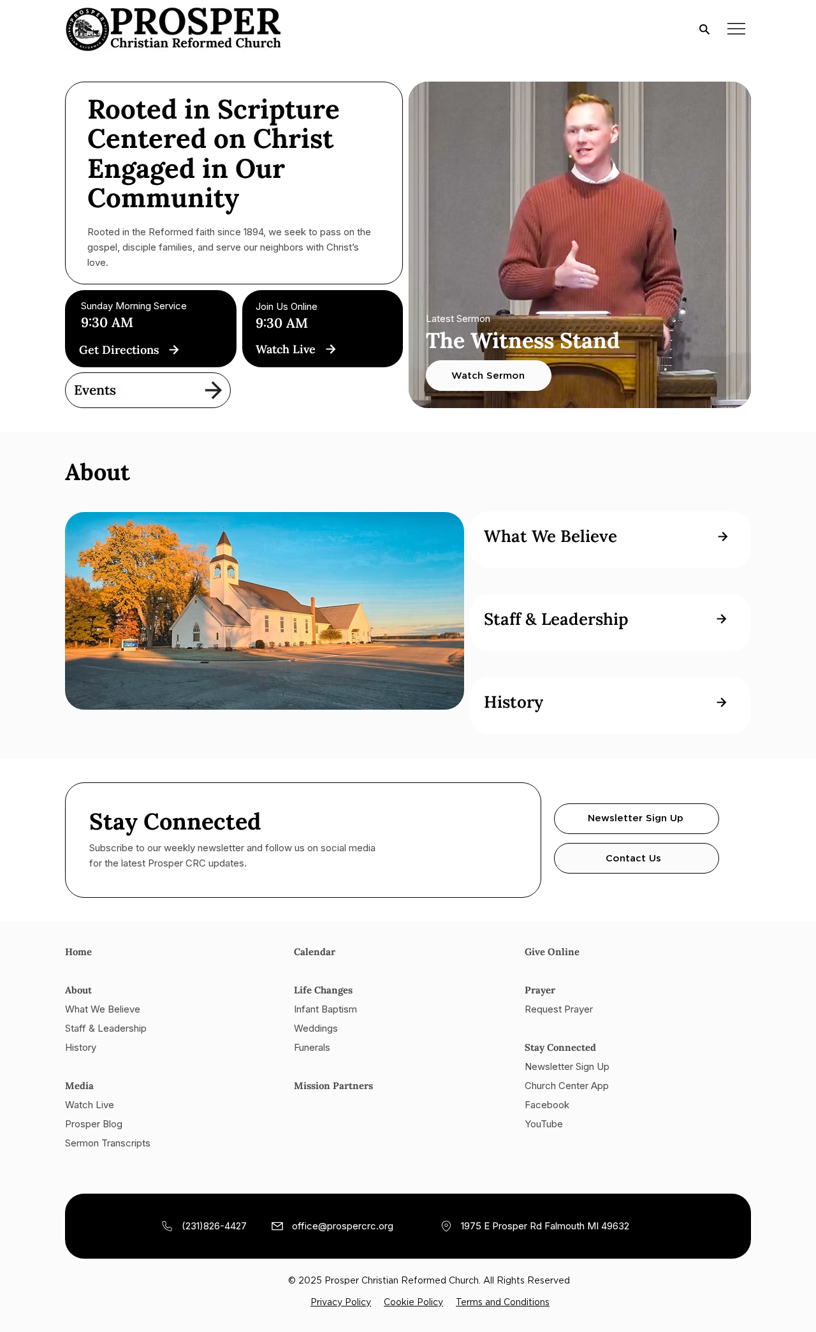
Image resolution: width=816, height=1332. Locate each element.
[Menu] (736, 28)
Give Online (552, 952)
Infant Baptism (325, 1009)
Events (95, 390)
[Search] (704, 28)
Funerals (312, 1047)
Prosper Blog (93, 1124)
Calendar (314, 952)
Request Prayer (559, 1009)
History (80, 1047)
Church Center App (567, 1086)
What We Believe (102, 1009)
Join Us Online (286, 306)
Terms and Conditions (503, 1302)
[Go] (173, 349)
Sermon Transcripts (107, 1143)
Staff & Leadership (106, 1028)
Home (79, 952)
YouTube (544, 1124)
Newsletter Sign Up (567, 1066)
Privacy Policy (340, 1302)
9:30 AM (282, 323)
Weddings (316, 1028)
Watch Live (286, 349)
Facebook (547, 1105)
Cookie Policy (413, 1302)
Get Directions (119, 349)
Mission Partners (333, 1086)
